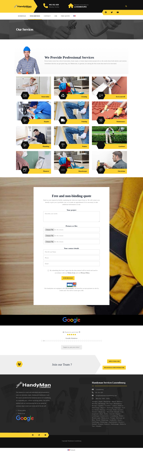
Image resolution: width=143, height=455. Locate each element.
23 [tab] (87, 342)
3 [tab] (46, 342)
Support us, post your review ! (71, 349)
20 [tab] (80, 342)
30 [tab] (101, 342)
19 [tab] (78, 342)
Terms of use (71, 273)
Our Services (35, 16)
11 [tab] (62, 342)
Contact (47, 16)
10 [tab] (60, 342)
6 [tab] (52, 342)
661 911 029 (54, 5)
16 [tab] (72, 342)
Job (55, 16)
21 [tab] (82, 342)
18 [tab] (76, 342)
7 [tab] (54, 342)
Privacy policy (22, 412)
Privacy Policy (85, 273)
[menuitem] (74, 16)
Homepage (22, 16)
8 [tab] (56, 342)
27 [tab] (95, 342)
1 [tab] (42, 342)
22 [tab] (85, 342)
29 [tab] (99, 342)
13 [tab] (66, 342)
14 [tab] (68, 342)
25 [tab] (91, 342)
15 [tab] (70, 342)
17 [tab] (74, 342)
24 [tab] (89, 342)
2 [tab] (44, 342)
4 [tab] (48, 342)
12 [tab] (64, 342)
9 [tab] (58, 342)
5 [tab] (50, 342)
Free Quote (65, 16)
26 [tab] (93, 342)
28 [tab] (97, 342)
